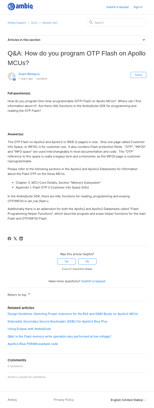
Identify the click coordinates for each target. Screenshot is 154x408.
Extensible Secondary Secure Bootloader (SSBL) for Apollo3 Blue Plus (57, 321)
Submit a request (117, 7)
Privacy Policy (64, 400)
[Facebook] (9, 238)
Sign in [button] (138, 7)
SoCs (34, 22)
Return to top (17, 295)
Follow (138, 74)
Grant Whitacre (29, 74)
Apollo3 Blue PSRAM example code (33, 344)
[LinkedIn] (21, 238)
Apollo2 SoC (50, 22)
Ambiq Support (17, 22)
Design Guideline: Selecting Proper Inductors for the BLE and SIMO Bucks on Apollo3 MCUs (73, 314)
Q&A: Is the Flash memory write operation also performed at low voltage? (59, 336)
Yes (67, 261)
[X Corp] (15, 238)
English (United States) (127, 400)
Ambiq (12, 400)
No (87, 261)
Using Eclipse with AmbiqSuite (29, 329)
